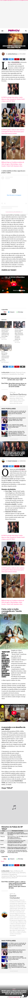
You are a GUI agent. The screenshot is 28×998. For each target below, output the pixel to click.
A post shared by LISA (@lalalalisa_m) (14, 211)
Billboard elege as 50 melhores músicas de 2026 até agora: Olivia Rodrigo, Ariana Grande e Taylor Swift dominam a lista (12, 164)
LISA (9, 62)
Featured (18, 372)
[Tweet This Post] (11, 59)
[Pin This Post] (16, 59)
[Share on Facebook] (5, 367)
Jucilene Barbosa (12, 54)
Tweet (2, 861)
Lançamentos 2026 (6, 876)
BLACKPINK (15, 62)
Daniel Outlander (12, 461)
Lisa (18, 374)
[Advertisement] (14, 14)
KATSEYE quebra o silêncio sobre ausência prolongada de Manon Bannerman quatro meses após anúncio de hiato (12, 131)
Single (22, 374)
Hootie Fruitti (11, 872)
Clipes (12, 871)
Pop (14, 876)
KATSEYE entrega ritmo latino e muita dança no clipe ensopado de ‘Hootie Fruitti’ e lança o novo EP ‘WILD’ (13, 99)
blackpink (12, 372)
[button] (24, 996)
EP (22, 871)
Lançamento (5, 374)
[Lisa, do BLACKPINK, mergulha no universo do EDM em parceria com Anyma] (6, 347)
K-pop (23, 372)
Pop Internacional (21, 876)
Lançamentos (13, 374)
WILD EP (14, 877)
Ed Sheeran (17, 871)
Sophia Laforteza (6, 877)
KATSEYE (22, 469)
